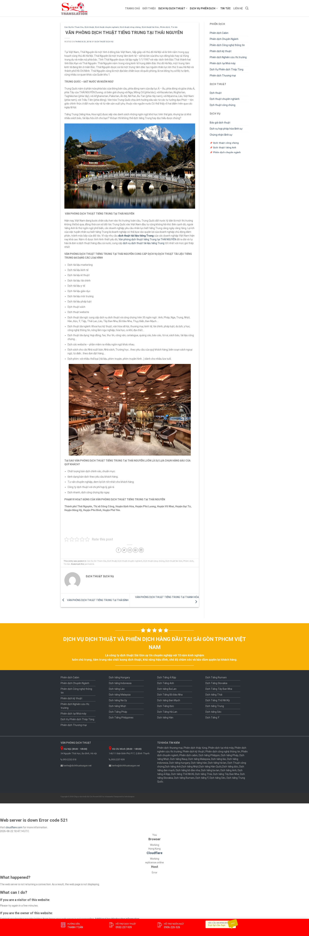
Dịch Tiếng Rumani (216, 677)
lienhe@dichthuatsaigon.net (77, 765)
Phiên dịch (165, 27)
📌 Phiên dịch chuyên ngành (225, 152)
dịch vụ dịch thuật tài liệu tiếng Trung (143, 243)
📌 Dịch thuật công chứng (224, 143)
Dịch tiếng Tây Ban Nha (226, 774)
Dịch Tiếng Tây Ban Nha (218, 688)
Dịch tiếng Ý (202, 777)
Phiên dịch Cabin (219, 32)
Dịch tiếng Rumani (184, 777)
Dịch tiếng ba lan (210, 770)
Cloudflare (154, 853)
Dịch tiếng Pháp (229, 755)
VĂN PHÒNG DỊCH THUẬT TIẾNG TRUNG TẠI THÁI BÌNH (97, 600)
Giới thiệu (149, 8)
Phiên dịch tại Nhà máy (223, 63)
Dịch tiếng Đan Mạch (168, 700)
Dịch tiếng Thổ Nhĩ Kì (182, 774)
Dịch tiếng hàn (199, 762)
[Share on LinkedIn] (141, 550)
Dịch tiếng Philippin (209, 755)
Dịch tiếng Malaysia (120, 694)
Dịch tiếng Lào (117, 688)
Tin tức (225, 8)
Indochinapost (129, 797)
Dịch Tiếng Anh (165, 683)
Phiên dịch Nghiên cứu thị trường (228, 57)
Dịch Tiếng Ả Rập (166, 677)
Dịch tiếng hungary (179, 762)
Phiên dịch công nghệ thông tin (222, 751)
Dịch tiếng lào (218, 759)
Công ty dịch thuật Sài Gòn (83, 797)
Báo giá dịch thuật (220, 122)
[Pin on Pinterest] (135, 550)
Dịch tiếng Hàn (165, 717)
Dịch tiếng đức (230, 766)
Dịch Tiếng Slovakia (216, 683)
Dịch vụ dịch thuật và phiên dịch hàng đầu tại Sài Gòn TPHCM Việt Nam (154, 643)
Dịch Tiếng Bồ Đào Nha (170, 694)
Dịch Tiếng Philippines (121, 717)
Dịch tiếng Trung (214, 706)
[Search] (246, 8)
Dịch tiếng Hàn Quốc (210, 766)
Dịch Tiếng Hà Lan (167, 711)
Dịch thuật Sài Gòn (150, 27)
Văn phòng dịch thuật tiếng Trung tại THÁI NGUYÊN (147, 239)
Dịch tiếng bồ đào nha (188, 770)
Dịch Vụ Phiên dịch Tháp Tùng (226, 69)
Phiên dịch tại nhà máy (221, 747)
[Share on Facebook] (118, 550)
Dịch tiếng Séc (213, 711)
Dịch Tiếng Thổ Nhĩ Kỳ (217, 700)
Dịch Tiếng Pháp (118, 711)
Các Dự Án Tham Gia (74, 27)
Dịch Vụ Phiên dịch (202, 8)
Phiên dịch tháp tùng (195, 747)
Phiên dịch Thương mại (223, 75)
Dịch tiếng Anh (173, 766)
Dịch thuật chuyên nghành (107, 27)
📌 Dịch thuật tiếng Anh (223, 147)
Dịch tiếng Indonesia (120, 683)
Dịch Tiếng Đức (165, 706)
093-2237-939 (118, 759)
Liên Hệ (238, 8)
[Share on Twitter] (124, 550)
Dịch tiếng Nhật (117, 706)
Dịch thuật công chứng (130, 27)
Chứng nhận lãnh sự (221, 134)
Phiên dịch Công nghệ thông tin (227, 45)
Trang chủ (132, 8)
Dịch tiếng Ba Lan (166, 688)
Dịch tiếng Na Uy (118, 700)
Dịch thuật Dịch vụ (104, 42)
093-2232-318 (69, 759)
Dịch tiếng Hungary (119, 677)
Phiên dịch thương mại (170, 747)
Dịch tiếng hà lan (217, 762)
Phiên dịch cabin (188, 755)
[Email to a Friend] (130, 550)
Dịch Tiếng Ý (212, 717)
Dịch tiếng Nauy (178, 759)
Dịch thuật (89, 27)
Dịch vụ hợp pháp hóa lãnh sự (226, 128)
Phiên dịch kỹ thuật (220, 51)
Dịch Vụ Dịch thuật (171, 8)
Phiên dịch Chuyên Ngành (224, 39)
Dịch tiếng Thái (213, 694)
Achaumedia (109, 797)
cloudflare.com (14, 827)
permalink (89, 564)
